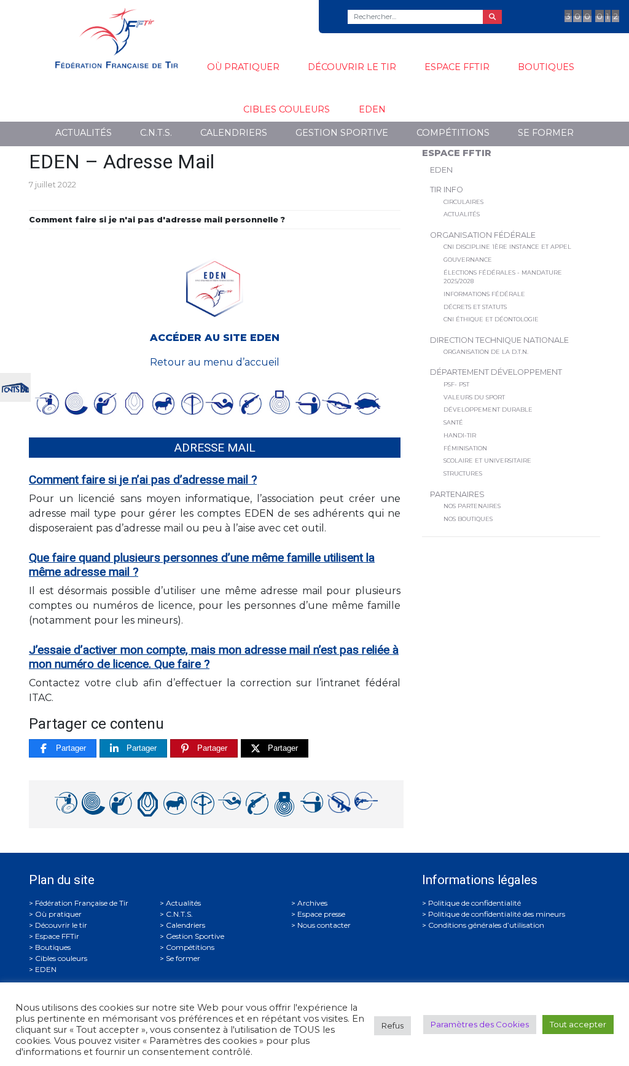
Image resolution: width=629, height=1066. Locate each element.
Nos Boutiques (468, 518)
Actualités (83, 132)
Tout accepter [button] (578, 1024)
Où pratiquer (243, 67)
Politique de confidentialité (474, 902)
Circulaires (463, 201)
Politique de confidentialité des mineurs (496, 914)
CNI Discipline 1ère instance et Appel (507, 246)
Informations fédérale (484, 294)
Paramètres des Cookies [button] (480, 1024)
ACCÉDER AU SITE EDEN (214, 337)
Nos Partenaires (472, 506)
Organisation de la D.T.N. (485, 351)
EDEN (372, 109)
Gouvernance (467, 259)
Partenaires (457, 494)
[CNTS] (15, 386)
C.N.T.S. (156, 132)
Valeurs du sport (474, 397)
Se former (546, 132)
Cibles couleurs (286, 109)
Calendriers (233, 132)
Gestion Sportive (341, 132)
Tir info (446, 189)
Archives (312, 902)
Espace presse (321, 914)
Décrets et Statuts (475, 307)
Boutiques (546, 67)
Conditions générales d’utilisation (486, 925)
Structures (462, 473)
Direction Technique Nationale (499, 340)
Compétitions (453, 132)
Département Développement (496, 372)
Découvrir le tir (352, 67)
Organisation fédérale (483, 235)
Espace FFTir (457, 67)
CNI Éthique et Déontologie (491, 319)
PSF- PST (456, 384)
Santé (453, 422)
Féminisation (465, 448)
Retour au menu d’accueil (214, 362)
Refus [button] (392, 1025)
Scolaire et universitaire (487, 460)
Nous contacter (324, 925)
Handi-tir (459, 435)
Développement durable (488, 409)
